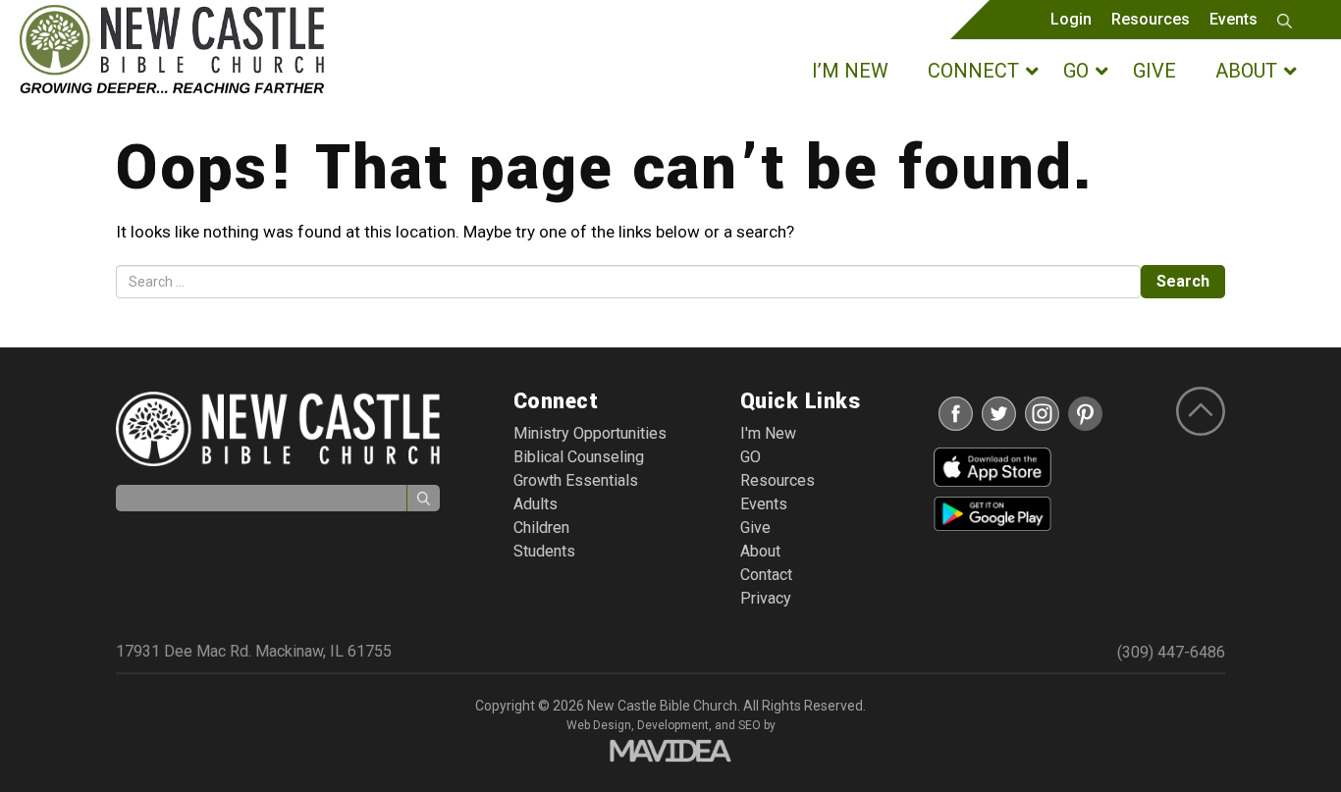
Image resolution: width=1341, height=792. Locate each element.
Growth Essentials (575, 480)
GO (750, 457)
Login (1071, 19)
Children (541, 527)
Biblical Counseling (578, 457)
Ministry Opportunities (590, 433)
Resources (1150, 19)
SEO (749, 725)
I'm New (768, 433)
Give (755, 527)
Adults (535, 504)
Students (544, 551)
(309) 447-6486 (1171, 652)
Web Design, (600, 725)
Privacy (765, 598)
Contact (766, 574)
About (760, 551)
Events (1233, 19)
